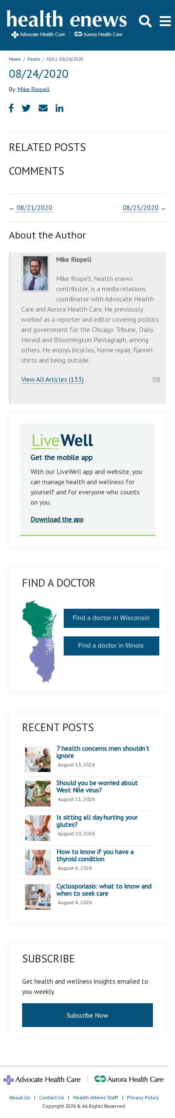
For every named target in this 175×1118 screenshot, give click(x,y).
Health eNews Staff (95, 1097)
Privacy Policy (143, 1097)
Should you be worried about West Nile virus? (97, 786)
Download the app (57, 519)
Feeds (34, 59)
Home (15, 59)
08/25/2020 (140, 207)
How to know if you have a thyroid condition (95, 855)
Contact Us (51, 1097)
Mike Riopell (34, 89)
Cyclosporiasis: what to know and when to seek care (104, 889)
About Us (19, 1097)
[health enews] (67, 25)
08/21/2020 (34, 207)
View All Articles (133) (52, 379)
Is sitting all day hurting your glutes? (97, 821)
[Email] (156, 377)
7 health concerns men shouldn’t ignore (103, 752)
